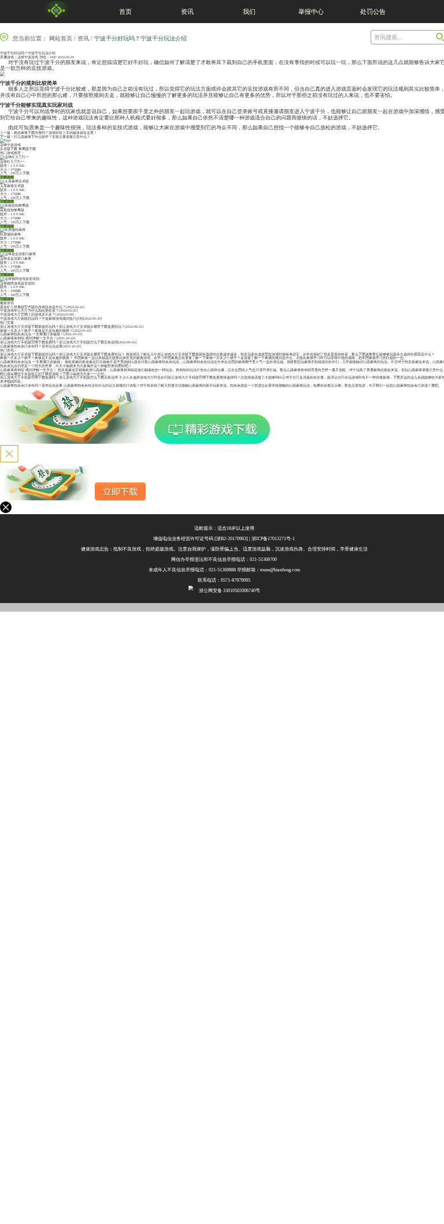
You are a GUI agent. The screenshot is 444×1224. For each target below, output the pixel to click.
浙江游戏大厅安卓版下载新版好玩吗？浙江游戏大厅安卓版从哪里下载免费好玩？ (62, 326)
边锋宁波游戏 (27, 57)
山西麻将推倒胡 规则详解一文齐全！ (28, 338)
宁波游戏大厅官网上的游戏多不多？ (28, 314)
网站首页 (60, 38)
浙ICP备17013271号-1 (273, 538)
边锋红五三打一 (12, 161)
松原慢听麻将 (10, 234)
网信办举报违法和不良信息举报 (203, 559)
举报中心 (311, 11)
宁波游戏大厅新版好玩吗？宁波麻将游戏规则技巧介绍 (41, 318)
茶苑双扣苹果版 (12, 210)
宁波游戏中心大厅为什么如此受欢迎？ (29, 310)
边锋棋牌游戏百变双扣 (17, 283)
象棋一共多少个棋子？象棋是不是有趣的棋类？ (36, 330)
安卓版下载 (8, 149)
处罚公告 (373, 11)
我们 (249, 11)
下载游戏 (7, 177)
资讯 (187, 11)
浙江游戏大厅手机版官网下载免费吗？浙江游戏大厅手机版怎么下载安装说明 (59, 342)
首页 (125, 11)
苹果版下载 (27, 149)
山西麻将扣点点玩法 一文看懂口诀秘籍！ (32, 334)
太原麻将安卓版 (12, 186)
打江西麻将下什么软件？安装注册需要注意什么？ (52, 137)
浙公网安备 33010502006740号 (229, 590)
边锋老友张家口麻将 (15, 258)
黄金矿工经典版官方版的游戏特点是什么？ (33, 307)
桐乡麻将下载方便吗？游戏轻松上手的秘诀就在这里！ (55, 132)
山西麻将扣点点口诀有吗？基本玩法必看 (31, 346)
